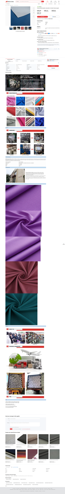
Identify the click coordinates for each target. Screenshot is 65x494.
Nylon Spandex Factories (32, 482)
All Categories (8, 3)
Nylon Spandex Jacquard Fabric (27, 484)
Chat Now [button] (54, 16)
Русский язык (25, 489)
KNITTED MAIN (48, 468)
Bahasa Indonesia (53, 489)
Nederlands (34, 489)
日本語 (40, 489)
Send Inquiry (42, 16)
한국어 (38, 489)
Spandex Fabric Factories (9, 482)
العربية (36, 489)
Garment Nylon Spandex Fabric (39, 482)
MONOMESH (20, 471)
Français (23, 489)
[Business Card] (58, 62)
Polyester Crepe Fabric (8, 479)
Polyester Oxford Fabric (23, 479)
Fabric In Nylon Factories (24, 482)
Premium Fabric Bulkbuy (35, 484)
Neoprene (47, 471)
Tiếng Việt (50, 489)
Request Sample (50, 18)
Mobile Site (49, 488)
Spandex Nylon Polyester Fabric (48, 482)
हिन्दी (42, 489)
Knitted (33, 471)
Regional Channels (41, 488)
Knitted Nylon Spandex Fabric (18, 484)
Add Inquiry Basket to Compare (20, 31)
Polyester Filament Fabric (16, 479)
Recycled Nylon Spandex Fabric (9, 484)
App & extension (50, 3)
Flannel (20, 468)
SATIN (6, 471)
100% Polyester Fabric (16, 5)
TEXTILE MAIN (34, 468)
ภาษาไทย (45, 489)
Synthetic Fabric (11, 5)
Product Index (45, 488)
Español (17, 489)
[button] (43, 61)
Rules (59, 3)
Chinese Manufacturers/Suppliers (23, 488)
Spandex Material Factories (17, 482)
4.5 (50, 60)
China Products (17, 488)
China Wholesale (29, 488)
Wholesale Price (33, 488)
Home (6, 5)
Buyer (42, 3)
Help (46, 3)
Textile (8, 5)
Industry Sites (37, 488)
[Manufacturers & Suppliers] (9, 1)
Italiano (29, 489)
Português (20, 489)
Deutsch (31, 489)
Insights (51, 488)
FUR (5, 468)
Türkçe (47, 489)
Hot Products (14, 488)
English (15, 489)
